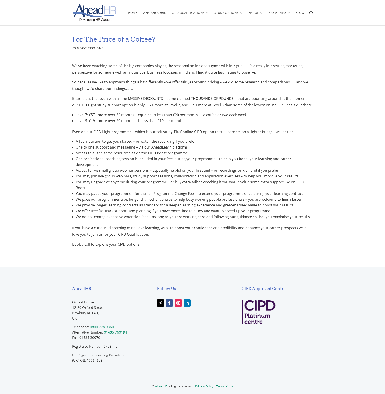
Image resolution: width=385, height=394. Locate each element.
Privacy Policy (204, 386)
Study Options (226, 13)
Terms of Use (224, 386)
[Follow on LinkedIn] (187, 303)
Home (132, 13)
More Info (277, 13)
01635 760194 (115, 332)
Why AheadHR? (154, 13)
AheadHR (161, 386)
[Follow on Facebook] (169, 303)
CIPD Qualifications (188, 13)
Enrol (253, 13)
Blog (300, 13)
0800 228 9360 (102, 327)
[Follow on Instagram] (178, 303)
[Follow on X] (160, 303)
